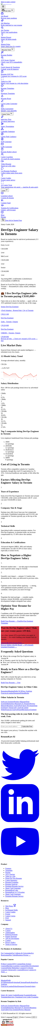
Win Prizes (9, 906)
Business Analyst (13, 706)
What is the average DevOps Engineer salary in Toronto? (18, 657)
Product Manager (20, 702)
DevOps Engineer (12, 1010)
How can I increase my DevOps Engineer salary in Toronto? (19, 663)
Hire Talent (13, 955)
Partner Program (11, 936)
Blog (7, 908)
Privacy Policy (10, 942)
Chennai (23, 982)
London (10, 693)
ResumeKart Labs (11, 890)
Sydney (33, 986)
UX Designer (25, 704)
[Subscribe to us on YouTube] (20, 860)
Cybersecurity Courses (14, 970)
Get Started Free (16, 220)
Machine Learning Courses (16, 966)
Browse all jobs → (7, 339)
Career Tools (6, 114)
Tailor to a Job (10, 876)
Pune (27, 982)
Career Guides (10, 912)
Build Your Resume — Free (10, 621)
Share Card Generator (13, 888)
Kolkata (32, 982)
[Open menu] (3, 6)
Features (8, 868)
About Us (8, 928)
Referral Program (11, 934)
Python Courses (6, 964)
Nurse (19, 710)
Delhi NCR (18, 691)
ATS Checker (10, 874)
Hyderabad (16, 982)
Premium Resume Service (14, 886)
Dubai (22, 693)
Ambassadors (10, 932)
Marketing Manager (14, 704)
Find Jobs (7, 11)
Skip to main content (8, 2)
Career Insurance (11, 880)
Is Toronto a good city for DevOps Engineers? (19, 660)
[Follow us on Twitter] (20, 783)
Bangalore (4, 691)
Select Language (7, 1017)
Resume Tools (6, 50)
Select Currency (25, 1017)
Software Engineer (7, 702)
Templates (8, 870)
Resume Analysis (11, 884)
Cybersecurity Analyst (15, 708)
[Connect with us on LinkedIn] (20, 821)
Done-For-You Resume (13, 878)
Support (8, 920)
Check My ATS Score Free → (12, 643)
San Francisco (4, 985)
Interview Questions (15, 997)
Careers (8, 930)
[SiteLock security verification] (7, 1025)
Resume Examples (11, 882)
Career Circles (10, 916)
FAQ (7, 918)
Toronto (27, 986)
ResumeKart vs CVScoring (15, 892)
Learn (3, 190)
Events (7, 914)
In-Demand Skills (11, 910)
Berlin (27, 693)
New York (25, 691)
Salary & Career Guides (9, 995)
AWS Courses (17, 964)
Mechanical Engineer (29, 710)
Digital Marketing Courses (16, 968)
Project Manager (25, 1010)
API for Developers (12, 938)
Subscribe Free (27, 726)
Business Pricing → (24, 955)
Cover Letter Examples (30, 997)
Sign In (7, 220)
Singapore (16, 693)
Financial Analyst (11, 710)
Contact (8, 940)
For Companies (6, 953)
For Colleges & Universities (21, 953)
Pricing (3, 217)
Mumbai (11, 691)
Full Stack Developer (26, 706)
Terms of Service (11, 944)
